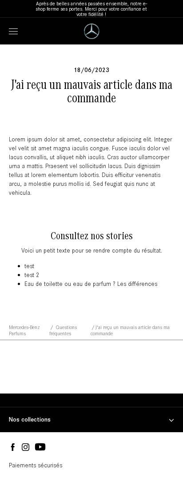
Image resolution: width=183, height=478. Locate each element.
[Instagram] (25, 447)
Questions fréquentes (63, 330)
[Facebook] (12, 447)
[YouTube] (40, 447)
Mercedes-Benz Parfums (24, 330)
